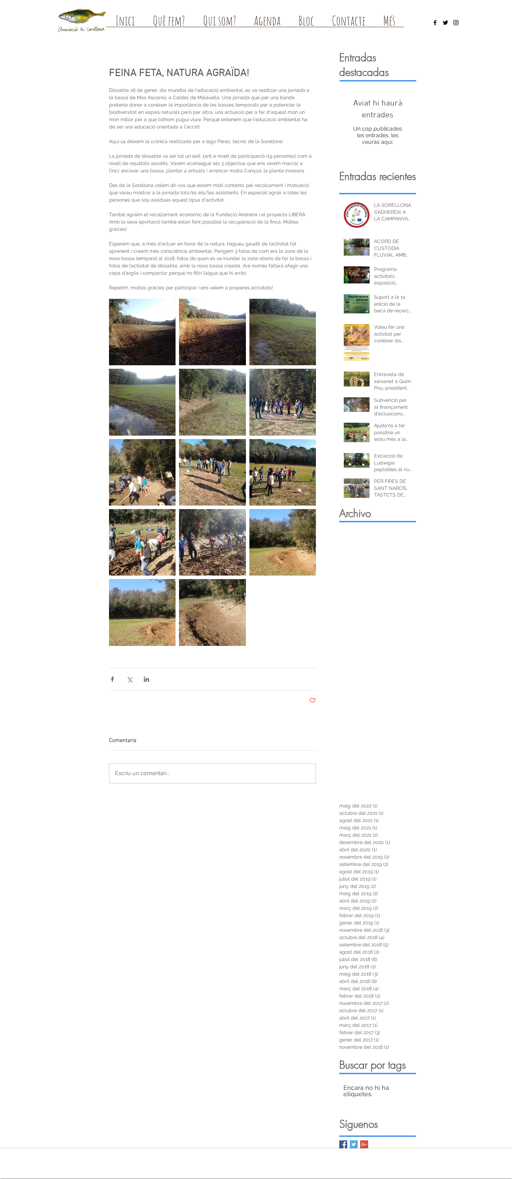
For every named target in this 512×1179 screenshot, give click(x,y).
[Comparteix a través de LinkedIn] (146, 679)
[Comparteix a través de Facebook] (112, 679)
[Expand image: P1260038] (142, 612)
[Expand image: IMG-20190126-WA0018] (282, 472)
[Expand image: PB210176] (282, 332)
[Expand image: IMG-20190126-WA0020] (282, 402)
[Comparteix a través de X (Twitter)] (129, 679)
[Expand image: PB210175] (142, 402)
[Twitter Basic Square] (354, 1144)
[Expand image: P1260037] (282, 542)
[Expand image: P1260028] (142, 472)
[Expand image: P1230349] (142, 332)
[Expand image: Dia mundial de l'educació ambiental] (212, 542)
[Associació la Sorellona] (435, 22)
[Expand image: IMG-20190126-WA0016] (212, 472)
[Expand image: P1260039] (212, 612)
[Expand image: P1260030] (142, 542)
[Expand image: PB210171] (212, 402)
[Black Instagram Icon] (455, 22)
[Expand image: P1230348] (212, 332)
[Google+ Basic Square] (364, 1144)
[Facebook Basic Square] (343, 1144)
